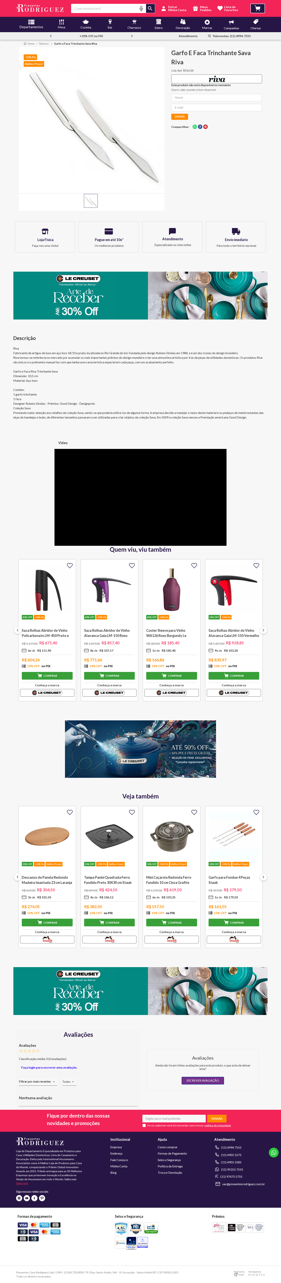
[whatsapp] (194, 127)
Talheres (43, 43)
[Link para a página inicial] (29, 43)
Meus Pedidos (205, 8)
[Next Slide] (132, 36)
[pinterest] (205, 127)
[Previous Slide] (51, 36)
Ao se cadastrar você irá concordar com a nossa (175, 1125)
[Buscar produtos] (150, 8)
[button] (141, 8)
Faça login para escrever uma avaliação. (49, 1067)
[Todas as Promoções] (140, 776)
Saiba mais (22, 1183)
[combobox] (113, 8)
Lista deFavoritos (231, 8)
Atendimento (188, 36)
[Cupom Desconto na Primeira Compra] (140, 1014)
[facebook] (200, 127)
